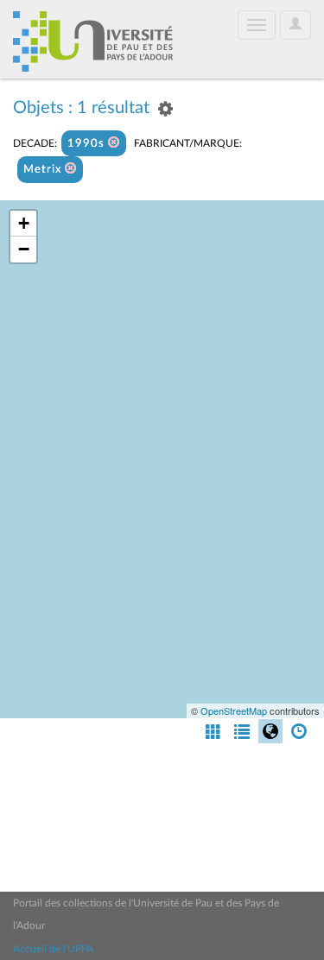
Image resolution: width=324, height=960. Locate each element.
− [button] (23, 249)
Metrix (44, 169)
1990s (87, 143)
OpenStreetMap (233, 710)
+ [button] (23, 223)
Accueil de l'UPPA (53, 949)
